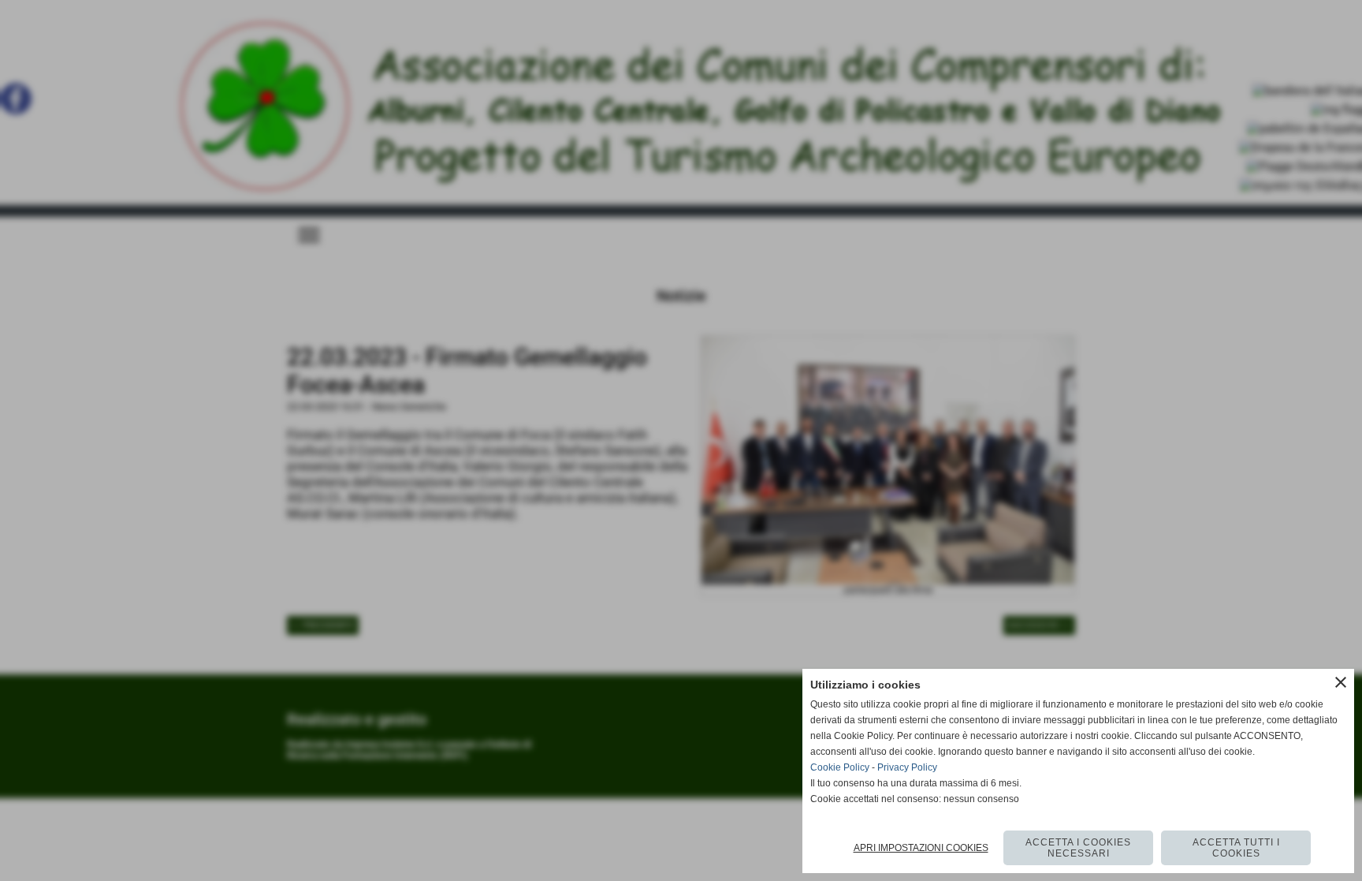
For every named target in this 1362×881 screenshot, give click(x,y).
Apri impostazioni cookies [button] (921, 847)
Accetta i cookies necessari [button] (1078, 848)
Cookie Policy (839, 767)
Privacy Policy (907, 767)
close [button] (1340, 682)
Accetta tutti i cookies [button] (1236, 848)
